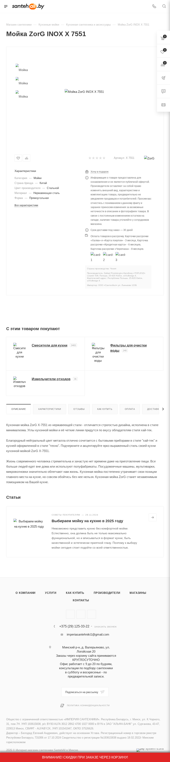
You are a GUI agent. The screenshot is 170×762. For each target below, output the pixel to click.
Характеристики (49, 409)
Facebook (80, 614)
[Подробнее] (153, 517)
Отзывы (79, 409)
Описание (18, 409)
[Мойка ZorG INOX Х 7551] (84, 92)
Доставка (153, 409)
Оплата (130, 409)
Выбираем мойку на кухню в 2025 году (87, 521)
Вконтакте (70, 614)
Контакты (81, 600)
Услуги (50, 592)
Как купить (104, 409)
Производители (107, 592)
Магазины (138, 592)
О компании (25, 592)
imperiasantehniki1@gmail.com (88, 634)
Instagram (91, 614)
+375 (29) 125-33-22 (74, 626)
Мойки (37, 178)
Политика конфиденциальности (88, 705)
